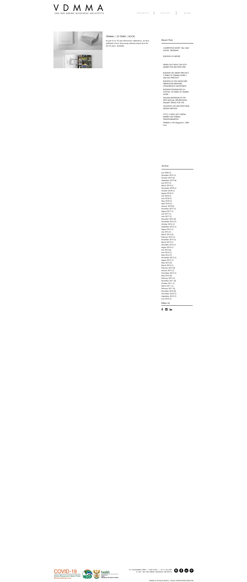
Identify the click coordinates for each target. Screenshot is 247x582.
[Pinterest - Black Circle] (192, 571)
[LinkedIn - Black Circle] (186, 571)
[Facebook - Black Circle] (181, 571)
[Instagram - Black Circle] (176, 571)
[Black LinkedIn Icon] (170, 309)
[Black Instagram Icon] (166, 309)
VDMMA (80, 7)
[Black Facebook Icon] (162, 309)
